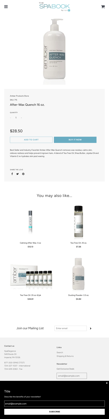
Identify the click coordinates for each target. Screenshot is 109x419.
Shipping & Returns (65, 356)
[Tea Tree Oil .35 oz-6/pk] (30, 274)
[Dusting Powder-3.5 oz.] (78, 274)
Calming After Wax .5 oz (30, 243)
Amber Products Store (19, 96)
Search (60, 352)
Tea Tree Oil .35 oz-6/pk (30, 295)
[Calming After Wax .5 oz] (30, 222)
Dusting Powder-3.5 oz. (78, 295)
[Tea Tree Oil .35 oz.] (78, 222)
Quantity (14, 113)
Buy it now (75, 140)
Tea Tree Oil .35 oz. (78, 243)
